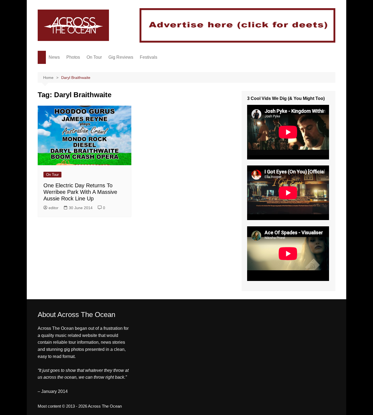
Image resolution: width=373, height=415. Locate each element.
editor (53, 208)
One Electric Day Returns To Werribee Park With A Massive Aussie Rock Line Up (80, 191)
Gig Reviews (120, 57)
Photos (73, 57)
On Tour (94, 57)
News (54, 57)
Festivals (148, 57)
